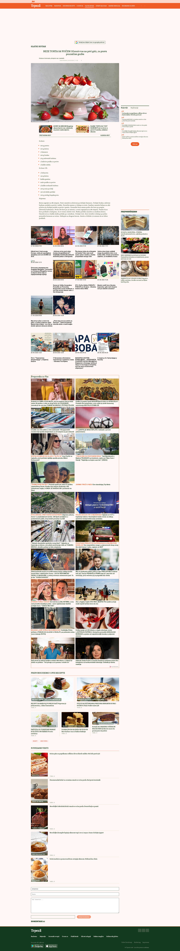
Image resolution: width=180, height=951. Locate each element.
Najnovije (57, 6)
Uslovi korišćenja (126, 942)
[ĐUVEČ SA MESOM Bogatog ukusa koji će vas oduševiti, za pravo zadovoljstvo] (45, 129)
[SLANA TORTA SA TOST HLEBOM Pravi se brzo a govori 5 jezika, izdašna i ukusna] (82, 129)
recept (35, 741)
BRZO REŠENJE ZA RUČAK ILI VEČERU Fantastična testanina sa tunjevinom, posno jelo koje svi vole (135, 257)
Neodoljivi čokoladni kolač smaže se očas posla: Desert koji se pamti (74, 806)
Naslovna (48, 6)
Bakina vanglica (114, 6)
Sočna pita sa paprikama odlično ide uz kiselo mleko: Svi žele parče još (75, 754)
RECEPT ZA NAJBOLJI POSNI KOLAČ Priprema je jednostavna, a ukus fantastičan (48, 704)
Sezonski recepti (69, 6)
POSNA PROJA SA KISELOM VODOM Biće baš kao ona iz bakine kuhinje (75, 730)
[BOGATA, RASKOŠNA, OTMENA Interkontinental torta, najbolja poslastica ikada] (135, 222)
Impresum (145, 942)
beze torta (44, 741)
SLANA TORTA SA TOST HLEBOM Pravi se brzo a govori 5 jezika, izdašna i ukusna (99, 129)
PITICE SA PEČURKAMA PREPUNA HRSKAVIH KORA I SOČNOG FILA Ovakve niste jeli (96, 704)
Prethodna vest (45, 135)
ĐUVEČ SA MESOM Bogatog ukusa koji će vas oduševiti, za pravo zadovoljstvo (63, 128)
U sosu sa (80, 6)
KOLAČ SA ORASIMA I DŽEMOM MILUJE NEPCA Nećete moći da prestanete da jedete (103, 729)
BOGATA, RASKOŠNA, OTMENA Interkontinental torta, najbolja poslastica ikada (134, 234)
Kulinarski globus (128, 6)
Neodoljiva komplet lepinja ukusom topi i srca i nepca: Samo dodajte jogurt (77, 833)
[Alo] (33, 1)
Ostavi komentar (84, 917)
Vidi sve (135, 144)
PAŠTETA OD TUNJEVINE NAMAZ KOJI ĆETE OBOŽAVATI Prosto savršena (43, 731)
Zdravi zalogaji (101, 6)
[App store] (51, 946)
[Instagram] (143, 930)
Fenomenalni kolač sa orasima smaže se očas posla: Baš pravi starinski (75, 780)
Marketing (137, 942)
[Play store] (37, 946)
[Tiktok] (147, 930)
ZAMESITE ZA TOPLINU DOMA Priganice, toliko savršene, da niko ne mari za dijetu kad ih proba (134, 280)
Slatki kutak (89, 6)
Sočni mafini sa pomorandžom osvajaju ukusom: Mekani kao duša (73, 859)
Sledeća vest (105, 135)
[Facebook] (139, 930)
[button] (84, 60)
